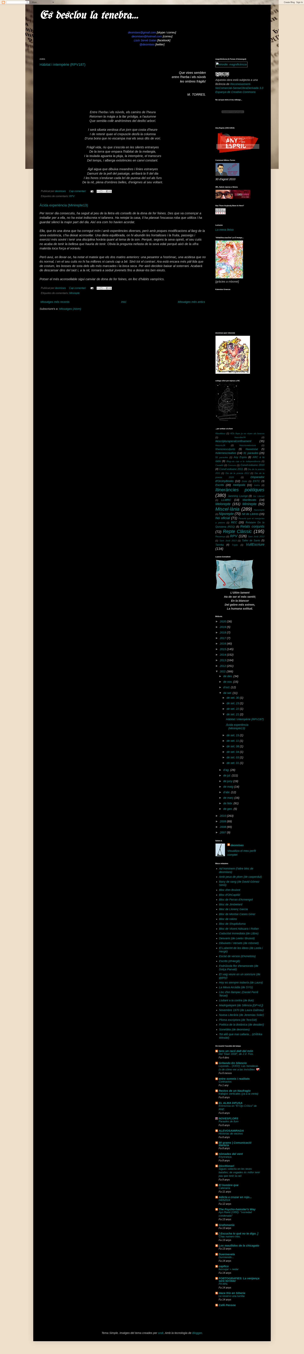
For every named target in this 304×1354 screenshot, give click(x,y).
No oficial (222, 518)
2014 (223, 654)
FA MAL (223, 1283)
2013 (223, 660)
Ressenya (220, 536)
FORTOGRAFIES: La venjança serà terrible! (239, 1279)
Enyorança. (225, 1156)
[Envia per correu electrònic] (98, 191)
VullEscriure (255, 544)
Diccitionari (226, 1166)
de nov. (228, 681)
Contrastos (225, 1081)
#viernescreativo (225, 453)
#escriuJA (220, 445)
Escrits (219, 485)
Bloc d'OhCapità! (229, 894)
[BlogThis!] (101, 191)
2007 (223, 832)
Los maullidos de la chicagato (239, 1245)
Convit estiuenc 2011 (231, 469)
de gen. (228, 808)
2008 (223, 826)
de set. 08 (233, 746)
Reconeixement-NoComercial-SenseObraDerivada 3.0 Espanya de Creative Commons (239, 88)
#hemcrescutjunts (225, 449)
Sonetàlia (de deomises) (234, 1029)
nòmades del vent (231, 1154)
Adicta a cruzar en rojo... (235, 1197)
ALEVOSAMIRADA (231, 1130)
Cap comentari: (78, 191)
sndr (160, 1333)
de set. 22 (233, 708)
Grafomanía (226, 1225)
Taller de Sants (251, 540)
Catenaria (224, 1188)
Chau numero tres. (230, 1236)
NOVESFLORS (228, 1118)
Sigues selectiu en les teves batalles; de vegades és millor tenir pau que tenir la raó (239, 1172)
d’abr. (227, 792)
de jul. (227, 775)
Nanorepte (259, 510)
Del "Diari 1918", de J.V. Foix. (236, 1053)
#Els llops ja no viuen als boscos (247, 433)
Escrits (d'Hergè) (229, 961)
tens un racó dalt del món (236, 1051)
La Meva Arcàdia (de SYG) (236, 987)
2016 (223, 643)
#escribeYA (240, 437)
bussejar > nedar (229, 1269)
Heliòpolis (239, 485)
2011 (223, 671)
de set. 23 (233, 703)
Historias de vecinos (231, 1133)
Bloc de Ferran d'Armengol (236, 899)
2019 (223, 627)
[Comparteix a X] (104, 191)
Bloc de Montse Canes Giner (237, 914)
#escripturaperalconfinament (233, 441)
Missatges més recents (55, 301)
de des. (228, 676)
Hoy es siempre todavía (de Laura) (241, 982)
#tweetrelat (251, 449)
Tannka (219, 544)
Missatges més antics (191, 301)
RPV (72, 196)
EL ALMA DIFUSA (230, 1103)
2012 (223, 666)
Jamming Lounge (238, 495)
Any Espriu (240, 457)
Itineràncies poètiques (239, 489)
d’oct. (227, 687)
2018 (223, 632)
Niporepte (226, 514)
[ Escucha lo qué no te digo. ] (238, 1233)
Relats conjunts (252, 526)
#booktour (220, 433)
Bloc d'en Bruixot (229, 889)
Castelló (219, 465)
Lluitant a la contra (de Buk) (236, 1000)
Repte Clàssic (237, 531)
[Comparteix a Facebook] (107, 191)
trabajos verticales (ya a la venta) (238, 1093)
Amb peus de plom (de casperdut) (240, 876)
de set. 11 (233, 740)
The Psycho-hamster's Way (237, 1209)
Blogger (197, 1333)
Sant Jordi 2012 (256, 536)
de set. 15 (233, 735)
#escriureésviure (247, 445)
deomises (237, 845)
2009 (223, 821)
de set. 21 (233, 714)
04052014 (224, 1200)
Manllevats (249, 499)
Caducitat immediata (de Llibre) (239, 933)
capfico (224, 1266)
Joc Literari (258, 496)
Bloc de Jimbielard (230, 904)
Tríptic (235, 545)
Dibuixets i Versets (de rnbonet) (239, 943)
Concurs (232, 465)
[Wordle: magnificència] (231, 64)
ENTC (256, 481)
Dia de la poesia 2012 (237, 473)
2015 (223, 649)
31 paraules (250, 453)
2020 (223, 621)
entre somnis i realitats (234, 1078)
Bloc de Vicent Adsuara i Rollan (239, 928)
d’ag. (226, 769)
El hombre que (228, 1185)
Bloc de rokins (228, 919)
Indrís (257, 485)
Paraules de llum (228, 1121)
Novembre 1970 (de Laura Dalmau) (241, 1010)
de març (228, 797)
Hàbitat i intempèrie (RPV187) (62, 64)
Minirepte (74, 293)
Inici (123, 301)
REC (234, 522)
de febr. (228, 803)
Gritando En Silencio (233, 1063)
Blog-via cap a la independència (243, 461)
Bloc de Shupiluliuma (232, 923)
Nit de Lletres (250, 514)
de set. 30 (233, 697)
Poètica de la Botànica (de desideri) (241, 1024)
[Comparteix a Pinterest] (110, 191)
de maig (228, 786)
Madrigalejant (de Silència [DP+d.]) (241, 1005)
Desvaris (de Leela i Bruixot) (237, 938)
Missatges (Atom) (70, 308)
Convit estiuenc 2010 (252, 465)
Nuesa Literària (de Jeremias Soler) (241, 1015)
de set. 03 (233, 757)
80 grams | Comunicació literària (235, 1144)
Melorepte (223, 504)
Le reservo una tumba (231, 1295)
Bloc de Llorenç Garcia (233, 909)
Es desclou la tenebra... (89, 15)
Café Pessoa (227, 1305)
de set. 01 (233, 763)
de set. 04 (233, 751)
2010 (223, 815)
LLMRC (226, 499)
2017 (223, 638)
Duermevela (227, 1254)
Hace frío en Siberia (232, 1293)
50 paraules (221, 457)
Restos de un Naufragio (235, 1090)
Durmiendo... (226, 1257)
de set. (228, 693)
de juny (228, 781)
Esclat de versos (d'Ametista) (237, 956)
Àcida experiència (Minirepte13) (64, 205)
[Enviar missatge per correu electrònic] (91, 191)
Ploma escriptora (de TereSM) (238, 1019)
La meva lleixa (224, 229)
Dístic (244, 481)
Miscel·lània (227, 509)
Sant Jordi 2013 (228, 540)
